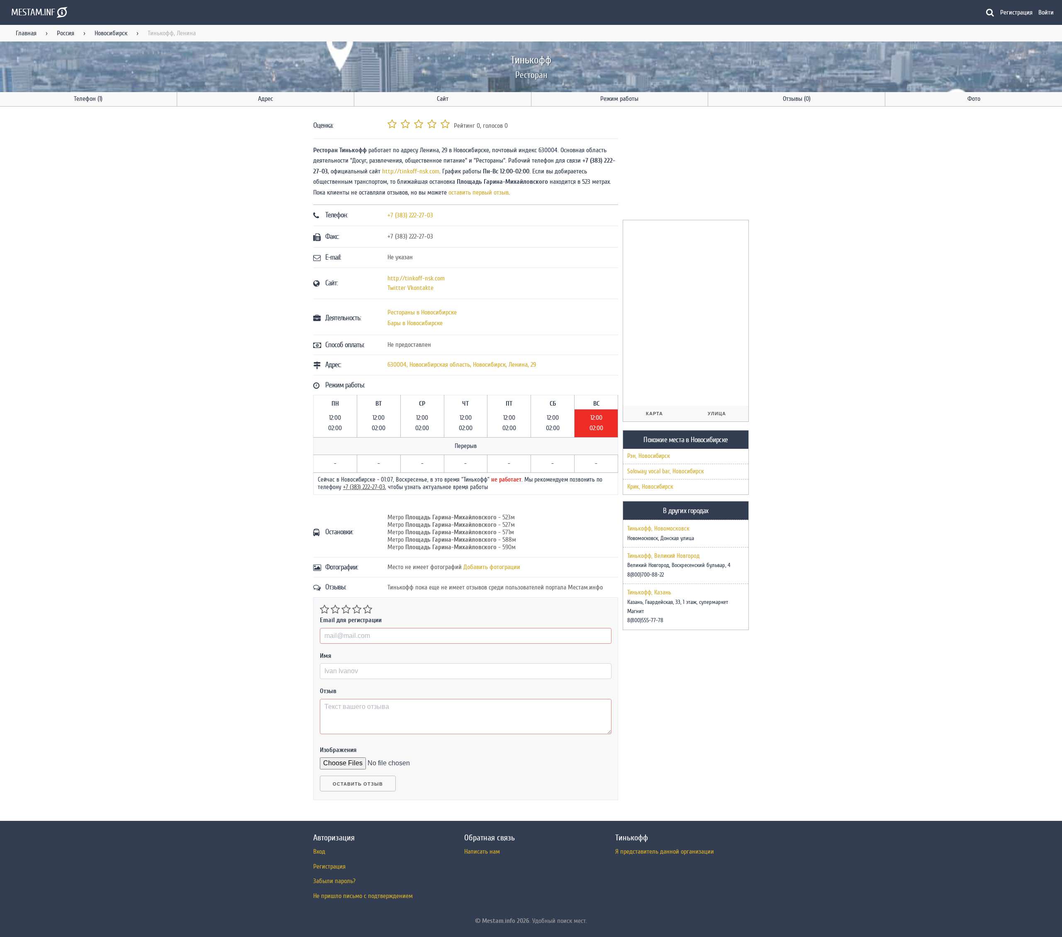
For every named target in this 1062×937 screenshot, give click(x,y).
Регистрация (1016, 12)
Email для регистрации (351, 620)
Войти (1046, 12)
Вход (319, 851)
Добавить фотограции (491, 567)
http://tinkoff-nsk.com (410, 171)
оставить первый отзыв (478, 192)
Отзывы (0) (797, 98)
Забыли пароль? (334, 881)
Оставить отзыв (358, 783)
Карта (654, 413)
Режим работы (619, 98)
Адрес (265, 98)
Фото (973, 98)
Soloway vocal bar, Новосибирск (665, 471)
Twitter (396, 288)
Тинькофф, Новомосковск (658, 529)
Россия (65, 33)
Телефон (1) (88, 98)
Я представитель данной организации (664, 851)
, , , (461, 364)
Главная (26, 33)
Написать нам (482, 851)
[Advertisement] (685, 165)
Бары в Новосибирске (415, 323)
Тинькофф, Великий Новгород (663, 556)
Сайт (442, 98)
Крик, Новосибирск (650, 486)
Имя (325, 656)
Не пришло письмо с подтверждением (363, 896)
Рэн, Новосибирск (648, 456)
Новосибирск (111, 33)
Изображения (338, 750)
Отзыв (328, 691)
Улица (717, 413)
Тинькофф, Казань (649, 592)
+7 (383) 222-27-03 (410, 215)
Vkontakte (420, 288)
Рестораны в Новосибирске (422, 312)
